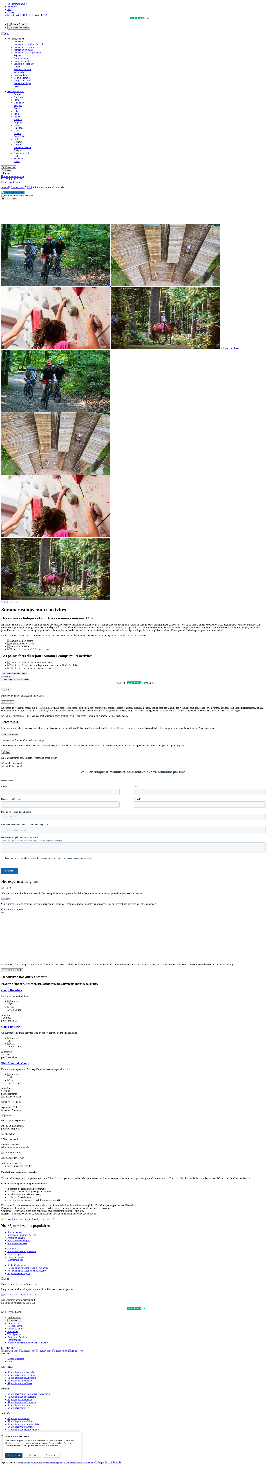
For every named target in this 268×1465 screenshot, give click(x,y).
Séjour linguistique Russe (19, 1383)
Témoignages (14, 1334)
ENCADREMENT (10, 734)
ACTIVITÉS (7, 702)
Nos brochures (14, 1326)
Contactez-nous (15, 1328)
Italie (16, 111)
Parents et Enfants (22, 69)
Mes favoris (23, 28)
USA (16, 130)
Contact (11, 12)
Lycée (17, 86)
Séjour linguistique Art (18, 1418)
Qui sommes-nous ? (17, 3)
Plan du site (38, 1462)
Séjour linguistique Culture (20, 1421)
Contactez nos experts (12, 909)
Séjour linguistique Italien (19, 1380)
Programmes (14, 1320)
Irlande (17, 100)
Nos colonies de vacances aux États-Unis (27, 1268)
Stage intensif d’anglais (18, 1273)
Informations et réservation (14, 673)
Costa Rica (19, 136)
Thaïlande (18, 158)
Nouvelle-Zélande (22, 147)
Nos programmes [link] (15, 38)
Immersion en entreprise (25, 47)
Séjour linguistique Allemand (21, 1377)
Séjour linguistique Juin (18, 1405)
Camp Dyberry (11, 1026)
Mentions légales (15, 1358)
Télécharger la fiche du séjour (15, 679)
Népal (17, 161)
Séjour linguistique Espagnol (21, 1375)
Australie (18, 144)
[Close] (2, 912)
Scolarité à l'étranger (24, 63)
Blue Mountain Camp (15, 1063)
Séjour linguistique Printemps (21, 1402)
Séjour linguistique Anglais (20, 1372)
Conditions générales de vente (78, 1462)
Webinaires (12, 1331)
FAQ (9, 9)
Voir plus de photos (230, 348)
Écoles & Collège (22, 83)
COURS (6, 690)
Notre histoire (14, 1323)
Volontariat (19, 72)
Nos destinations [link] (15, 91)
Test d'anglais (14, 1340)
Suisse (17, 125)
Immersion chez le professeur (28, 52)
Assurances (24, 1462)
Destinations (13, 1317)
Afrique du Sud (21, 153)
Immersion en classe (23, 49)
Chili (16, 139)
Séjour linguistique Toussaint (21, 1396)
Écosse (17, 108)
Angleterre (19, 97)
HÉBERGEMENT (10, 722)
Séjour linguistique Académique (23, 1429)
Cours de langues (22, 77)
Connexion (23, 24)
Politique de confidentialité (108, 1462)
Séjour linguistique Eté (18, 1408)
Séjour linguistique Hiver (19, 1399)
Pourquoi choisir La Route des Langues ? (27, 1342)
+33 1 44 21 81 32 (37, 15)
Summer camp (21, 58)
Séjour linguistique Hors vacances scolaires (28, 1394)
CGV (10, 1361)
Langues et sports (22, 80)
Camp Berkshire (11, 990)
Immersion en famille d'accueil (28, 44)
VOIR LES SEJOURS (12, 970)
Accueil (5, 187)
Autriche (18, 119)
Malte (16, 114)
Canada (17, 133)
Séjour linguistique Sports (20, 1427)
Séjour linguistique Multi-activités (23, 1424)
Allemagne (19, 102)
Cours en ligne (21, 75)
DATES (5, 752)
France (17, 116)
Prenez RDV (7, 676)
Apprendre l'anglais (17, 1337)
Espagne (18, 105)
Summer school (21, 61)
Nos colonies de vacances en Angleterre (26, 1270)
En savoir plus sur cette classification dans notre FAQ (30, 1219)
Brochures (12, 6)
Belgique (18, 122)
